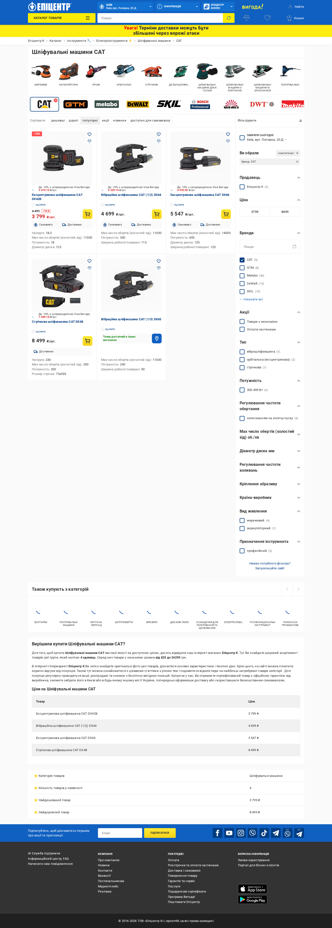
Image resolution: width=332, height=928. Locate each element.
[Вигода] (252, 6)
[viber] (252, 833)
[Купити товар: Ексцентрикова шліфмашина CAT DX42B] (87, 214)
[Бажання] (267, 18)
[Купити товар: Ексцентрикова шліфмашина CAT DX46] (226, 214)
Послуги (174, 886)
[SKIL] (168, 104)
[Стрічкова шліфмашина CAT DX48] (62, 285)
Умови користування (254, 860)
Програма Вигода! (181, 897)
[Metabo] (106, 104)
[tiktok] (264, 833)
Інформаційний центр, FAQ (48, 858)
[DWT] (262, 104)
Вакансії (104, 875)
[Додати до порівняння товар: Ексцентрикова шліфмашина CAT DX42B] (89, 141)
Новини (104, 865)
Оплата (173, 860)
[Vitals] (231, 104)
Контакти (105, 870)
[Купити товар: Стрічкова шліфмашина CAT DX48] (87, 341)
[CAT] (44, 104)
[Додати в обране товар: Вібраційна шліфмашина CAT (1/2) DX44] (159, 134)
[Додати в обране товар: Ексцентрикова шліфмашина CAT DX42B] (89, 134)
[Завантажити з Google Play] (252, 899)
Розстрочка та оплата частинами (193, 865)
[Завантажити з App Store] (252, 889)
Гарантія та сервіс (181, 881)
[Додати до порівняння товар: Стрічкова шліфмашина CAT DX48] (89, 268)
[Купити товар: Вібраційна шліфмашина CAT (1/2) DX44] (157, 214)
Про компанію (109, 860)
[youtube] (229, 833)
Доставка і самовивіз (184, 870)
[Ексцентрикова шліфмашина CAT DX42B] (62, 158)
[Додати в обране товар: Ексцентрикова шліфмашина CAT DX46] (228, 134)
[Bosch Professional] (200, 104)
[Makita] (293, 104)
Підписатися (159, 832)
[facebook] (217, 833)
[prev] (287, 589)
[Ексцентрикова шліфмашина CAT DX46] (200, 158)
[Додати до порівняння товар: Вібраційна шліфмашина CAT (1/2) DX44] (159, 141)
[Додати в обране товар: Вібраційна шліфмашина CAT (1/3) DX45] (159, 261)
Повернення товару (182, 875)
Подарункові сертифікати (187, 891)
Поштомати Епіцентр (184, 902)
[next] (298, 589)
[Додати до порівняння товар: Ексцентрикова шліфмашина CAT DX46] (228, 141)
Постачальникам (111, 881)
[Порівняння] (246, 18)
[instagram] (241, 833)
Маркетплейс (108, 886)
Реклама (104, 891)
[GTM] (75, 104)
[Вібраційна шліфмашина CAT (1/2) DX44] (131, 158)
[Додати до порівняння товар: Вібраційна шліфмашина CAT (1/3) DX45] (159, 268)
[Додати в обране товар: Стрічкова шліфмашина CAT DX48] (89, 261)
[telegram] (276, 833)
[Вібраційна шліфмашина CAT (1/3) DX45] (131, 285)
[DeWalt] (137, 104)
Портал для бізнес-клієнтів (258, 865)
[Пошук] (229, 18)
